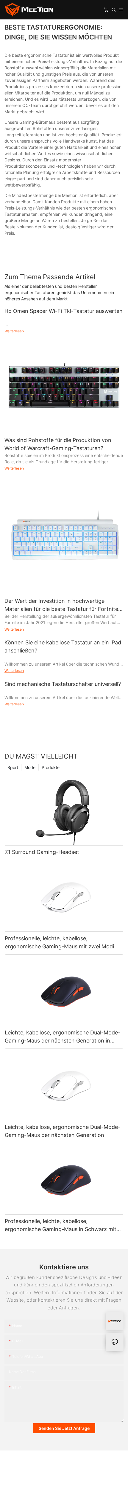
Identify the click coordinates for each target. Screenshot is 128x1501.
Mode (29, 767)
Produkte (51, 767)
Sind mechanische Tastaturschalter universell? (62, 684)
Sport (12, 767)
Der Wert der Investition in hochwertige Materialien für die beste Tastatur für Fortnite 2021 (61, 605)
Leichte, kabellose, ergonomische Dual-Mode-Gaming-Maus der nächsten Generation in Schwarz (62, 1037)
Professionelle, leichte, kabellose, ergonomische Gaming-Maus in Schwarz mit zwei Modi (60, 1225)
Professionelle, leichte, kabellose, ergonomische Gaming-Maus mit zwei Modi (59, 942)
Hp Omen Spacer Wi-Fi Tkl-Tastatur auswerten (63, 311)
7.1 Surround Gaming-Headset (42, 852)
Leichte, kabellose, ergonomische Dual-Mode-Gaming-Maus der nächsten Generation (62, 1131)
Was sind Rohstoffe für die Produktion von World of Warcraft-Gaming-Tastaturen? (57, 444)
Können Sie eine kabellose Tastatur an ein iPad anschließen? (62, 646)
